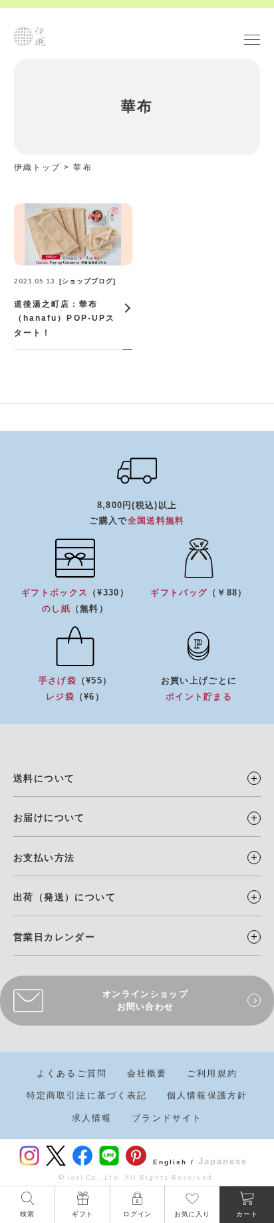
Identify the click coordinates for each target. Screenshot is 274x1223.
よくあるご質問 (72, 1073)
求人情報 (92, 1118)
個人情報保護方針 (207, 1095)
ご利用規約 (212, 1073)
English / (173, 1162)
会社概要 (147, 1073)
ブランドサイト (167, 1118)
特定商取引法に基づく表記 (87, 1095)
